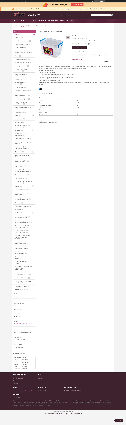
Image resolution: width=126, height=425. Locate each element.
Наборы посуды (19, 47)
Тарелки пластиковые (21, 174)
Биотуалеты (18, 122)
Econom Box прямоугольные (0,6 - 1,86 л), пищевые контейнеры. (23, 268)
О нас (27, 20)
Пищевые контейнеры (21, 59)
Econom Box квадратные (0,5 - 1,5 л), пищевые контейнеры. (23, 221)
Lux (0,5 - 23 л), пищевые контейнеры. (21, 103)
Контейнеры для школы (21, 41)
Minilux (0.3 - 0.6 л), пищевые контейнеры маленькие (22, 94)
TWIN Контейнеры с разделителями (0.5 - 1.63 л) (22, 51)
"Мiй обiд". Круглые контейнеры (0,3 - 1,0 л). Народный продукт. (23, 237)
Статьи (16, 300)
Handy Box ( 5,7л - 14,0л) (21, 277)
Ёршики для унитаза (20, 66)
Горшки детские (19, 112)
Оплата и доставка (52, 20)
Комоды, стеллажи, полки (22, 62)
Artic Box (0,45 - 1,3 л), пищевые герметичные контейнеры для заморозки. (23, 208)
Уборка (17, 212)
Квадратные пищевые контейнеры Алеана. (21, 242)
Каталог (22, 20)
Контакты (33, 20)
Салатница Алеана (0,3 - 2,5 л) (22, 156)
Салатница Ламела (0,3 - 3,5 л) (22, 75)
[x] (41, 89)
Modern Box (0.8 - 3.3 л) (21, 286)
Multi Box (28, 26)
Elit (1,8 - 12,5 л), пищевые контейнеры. (21, 134)
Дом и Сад (18, 151)
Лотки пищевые (19, 87)
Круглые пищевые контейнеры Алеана (23, 257)
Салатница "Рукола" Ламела (22, 44)
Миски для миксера (20, 178)
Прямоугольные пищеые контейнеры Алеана (21, 247)
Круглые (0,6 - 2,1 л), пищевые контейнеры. (22, 193)
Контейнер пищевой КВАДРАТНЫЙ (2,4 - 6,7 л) (21, 273)
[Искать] (112, 15)
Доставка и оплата (18, 378)
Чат (120, 420)
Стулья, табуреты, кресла (22, 90)
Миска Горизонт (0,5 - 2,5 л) (22, 138)
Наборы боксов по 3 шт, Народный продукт (21, 231)
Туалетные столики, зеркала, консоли (23, 165)
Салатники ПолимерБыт (21, 189)
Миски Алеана (18, 118)
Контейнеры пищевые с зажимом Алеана (21, 252)
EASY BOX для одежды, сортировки (21, 70)
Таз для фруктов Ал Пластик (20, 83)
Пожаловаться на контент (58, 413)
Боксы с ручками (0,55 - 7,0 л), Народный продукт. (22, 226)
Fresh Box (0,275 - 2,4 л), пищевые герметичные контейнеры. (23, 198)
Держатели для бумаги (21, 99)
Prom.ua (71, 411)
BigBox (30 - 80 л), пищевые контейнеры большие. (22, 147)
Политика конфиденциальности (73, 413)
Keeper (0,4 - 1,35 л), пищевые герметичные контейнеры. (22, 170)
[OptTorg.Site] (19, 15)
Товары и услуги (20, 26)
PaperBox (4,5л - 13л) (20, 289)
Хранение (17, 130)
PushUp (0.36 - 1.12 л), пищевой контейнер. (23, 282)
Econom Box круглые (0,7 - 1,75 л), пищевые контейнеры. (23, 216)
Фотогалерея (42, 20)
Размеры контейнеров (66, 20)
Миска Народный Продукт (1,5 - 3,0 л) (23, 142)
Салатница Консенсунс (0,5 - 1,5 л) (23, 108)
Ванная (17, 186)
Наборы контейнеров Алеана (21, 262)
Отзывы (16, 296)
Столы (17, 55)
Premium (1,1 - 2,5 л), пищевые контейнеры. (23, 126)
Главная (16, 20)
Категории (16, 34)
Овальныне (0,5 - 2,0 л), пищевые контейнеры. (23, 182)
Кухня (16, 115)
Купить (79, 47)
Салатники (18, 202)
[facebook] (39, 89)
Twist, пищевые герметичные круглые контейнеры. (22, 160)
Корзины (17, 79)
